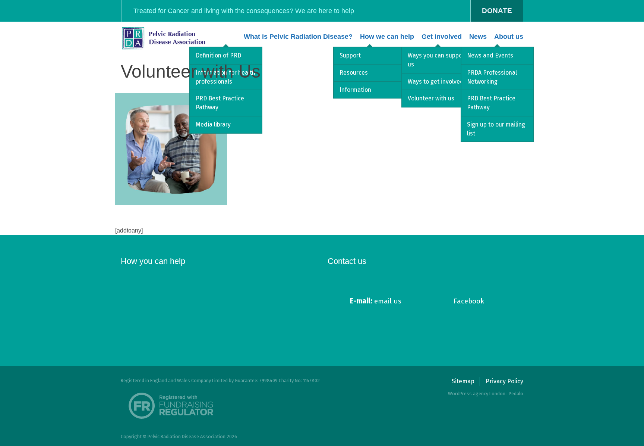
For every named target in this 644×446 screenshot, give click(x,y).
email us (375, 301)
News (478, 36)
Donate (497, 11)
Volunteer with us (431, 98)
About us (508, 36)
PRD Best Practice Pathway (220, 103)
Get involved (442, 36)
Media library (213, 124)
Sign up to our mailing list (496, 129)
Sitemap (463, 381)
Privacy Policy (504, 381)
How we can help (387, 36)
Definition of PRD (218, 55)
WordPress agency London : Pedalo (485, 393)
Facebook (469, 301)
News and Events (490, 55)
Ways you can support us (437, 60)
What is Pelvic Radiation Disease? (298, 36)
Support (350, 55)
